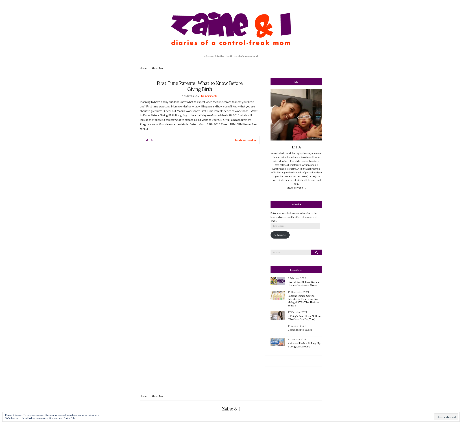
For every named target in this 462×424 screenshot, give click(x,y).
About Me (157, 68)
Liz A (296, 147)
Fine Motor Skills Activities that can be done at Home (303, 283)
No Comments (209, 95)
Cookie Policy (70, 418)
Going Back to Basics (300, 329)
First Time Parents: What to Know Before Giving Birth (200, 86)
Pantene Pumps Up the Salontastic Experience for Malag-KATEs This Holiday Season (303, 300)
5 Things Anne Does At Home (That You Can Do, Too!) (305, 317)
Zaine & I (231, 409)
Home (143, 68)
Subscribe (280, 235)
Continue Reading (245, 139)
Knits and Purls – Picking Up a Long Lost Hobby (304, 345)
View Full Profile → (296, 187)
